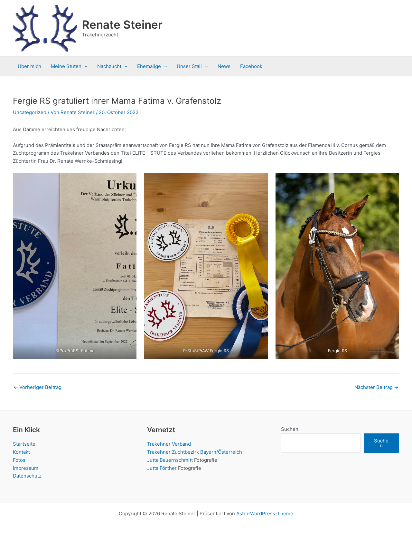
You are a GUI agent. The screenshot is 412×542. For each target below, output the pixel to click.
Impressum (25, 468)
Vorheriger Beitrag (37, 387)
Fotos (19, 460)
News (224, 66)
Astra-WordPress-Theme (264, 513)
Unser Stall (189, 66)
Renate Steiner (122, 24)
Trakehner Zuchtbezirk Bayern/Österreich (194, 452)
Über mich (29, 66)
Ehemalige (149, 66)
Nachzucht (109, 66)
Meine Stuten (66, 66)
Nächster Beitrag (376, 387)
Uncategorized (29, 112)
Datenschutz (27, 476)
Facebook (251, 66)
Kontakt (21, 452)
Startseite (24, 444)
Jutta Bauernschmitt (170, 460)
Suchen (289, 429)
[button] (84, 66)
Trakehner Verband (169, 444)
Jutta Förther (162, 468)
